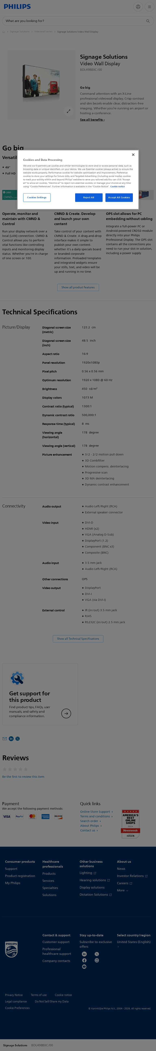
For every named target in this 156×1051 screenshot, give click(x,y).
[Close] (133, 154)
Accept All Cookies (119, 197)
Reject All (88, 197)
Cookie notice (117, 186)
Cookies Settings (37, 197)
